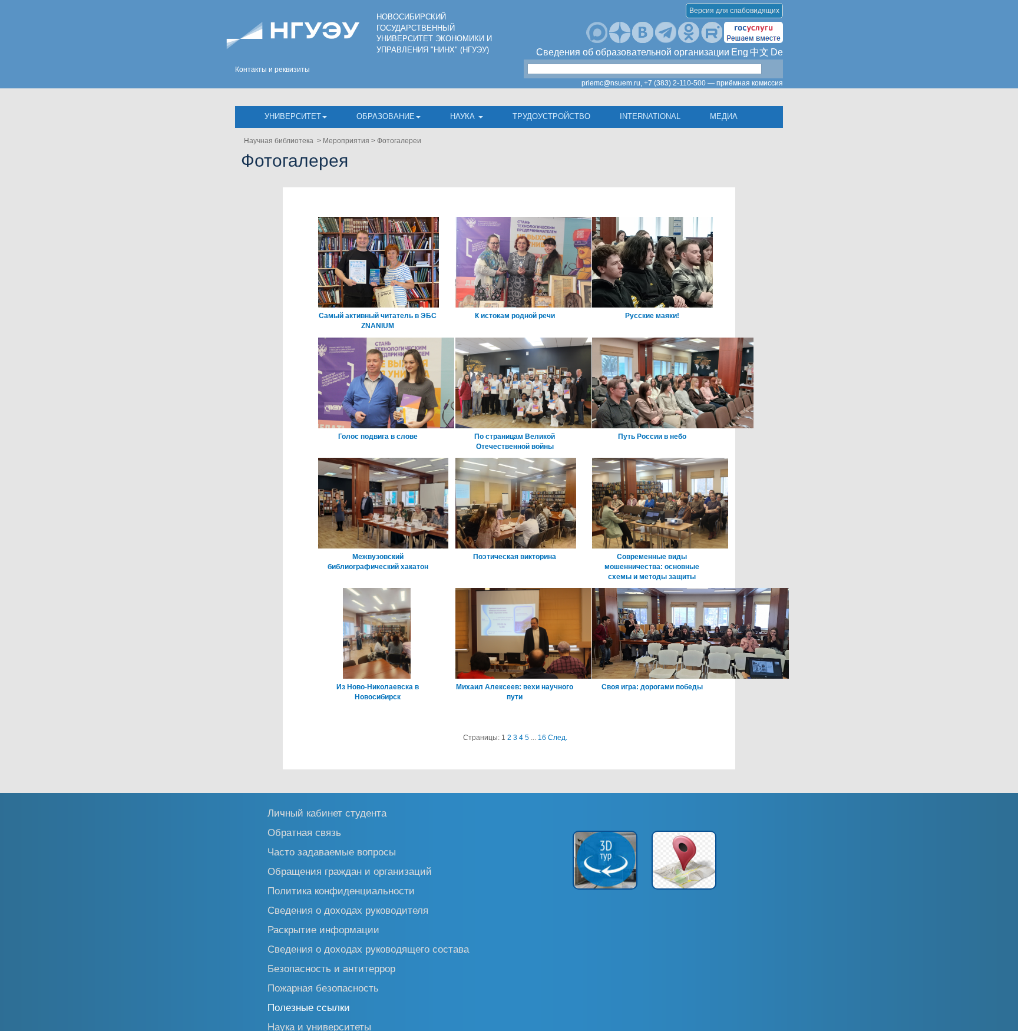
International (650, 116)
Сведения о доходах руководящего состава (368, 948)
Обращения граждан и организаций (349, 871)
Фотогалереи (399, 141)
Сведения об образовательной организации (632, 52)
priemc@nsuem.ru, (611, 83)
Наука (463, 116)
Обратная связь (304, 832)
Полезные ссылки (308, 1007)
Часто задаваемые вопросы (331, 851)
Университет (293, 116)
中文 (759, 52)
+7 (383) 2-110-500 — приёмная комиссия (713, 83)
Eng (739, 52)
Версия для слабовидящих (734, 10)
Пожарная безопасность (323, 987)
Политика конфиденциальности (341, 890)
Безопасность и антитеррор (331, 968)
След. (557, 737)
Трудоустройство (551, 116)
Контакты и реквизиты (272, 69)
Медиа (724, 116)
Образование (385, 116)
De (777, 52)
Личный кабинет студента (326, 812)
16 (542, 737)
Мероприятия (346, 141)
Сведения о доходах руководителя (347, 910)
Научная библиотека (279, 141)
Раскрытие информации (323, 929)
